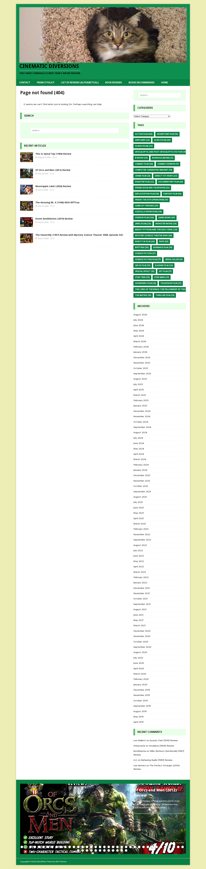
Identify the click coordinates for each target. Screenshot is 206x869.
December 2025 (141, 357)
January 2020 (140, 684)
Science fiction (145, 253)
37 (178, 847)
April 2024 (138, 454)
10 (61, 847)
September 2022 (142, 539)
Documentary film (170, 181)
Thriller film (165, 295)
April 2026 (138, 336)
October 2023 (140, 486)
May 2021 (138, 620)
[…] (167, 807)
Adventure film (167, 134)
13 (74, 847)
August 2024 (140, 432)
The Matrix (143, 295)
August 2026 (140, 314)
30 (147, 847)
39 (78, 850)
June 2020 (138, 663)
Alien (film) (162, 140)
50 (126, 850)
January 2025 (140, 405)
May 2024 (138, 448)
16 (87, 847)
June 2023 (138, 507)
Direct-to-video (166, 175)
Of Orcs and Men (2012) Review (52, 170)
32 (156, 847)
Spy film (165, 271)
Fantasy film (172, 193)
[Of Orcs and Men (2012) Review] (26, 176)
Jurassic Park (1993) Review (164, 740)
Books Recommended (141, 82)
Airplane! (142, 140)
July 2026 (138, 320)
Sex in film (142, 265)
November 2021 (141, 593)
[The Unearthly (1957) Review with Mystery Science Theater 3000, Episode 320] (26, 241)
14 (78, 847)
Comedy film (144, 164)
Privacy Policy (45, 82)
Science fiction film (148, 259)
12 (69, 847)
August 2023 (140, 497)
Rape (163, 241)
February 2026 (141, 346)
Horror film (144, 217)
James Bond (166, 217)
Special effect (144, 271)
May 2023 (138, 513)
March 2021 (139, 625)
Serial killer (174, 259)
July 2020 (138, 657)
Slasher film (164, 265)
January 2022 (140, 582)
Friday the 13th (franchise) (151, 199)
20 (104, 847)
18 (95, 847)
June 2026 (138, 325)
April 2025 (138, 389)
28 (139, 847)
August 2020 (140, 652)
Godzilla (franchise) (148, 211)
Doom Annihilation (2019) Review (54, 218)
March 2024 (139, 459)
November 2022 (141, 534)
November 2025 (141, 362)
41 (87, 850)
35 (169, 847)
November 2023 (141, 481)
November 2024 (141, 416)
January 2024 (140, 470)
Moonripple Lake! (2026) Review (53, 186)
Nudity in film (145, 241)
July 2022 (138, 550)
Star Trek (142, 277)
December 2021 (141, 588)
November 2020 (141, 636)
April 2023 (138, 518)
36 (174, 847)
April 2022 (138, 566)
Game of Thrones (146, 205)
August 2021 (139, 609)
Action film (143, 134)
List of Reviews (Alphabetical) (80, 82)
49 (121, 850)
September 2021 (142, 604)
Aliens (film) (144, 146)
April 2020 (138, 668)
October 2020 (140, 641)
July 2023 (138, 502)
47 (113, 850)
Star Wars (161, 277)
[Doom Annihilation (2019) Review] (26, 225)
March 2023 (139, 523)
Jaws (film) (143, 223)
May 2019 (138, 716)
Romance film (162, 247)
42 (91, 850)
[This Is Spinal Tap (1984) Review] (26, 160)
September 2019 (142, 706)
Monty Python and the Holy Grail (156, 229)
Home (164, 82)
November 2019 (141, 695)
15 (82, 847)
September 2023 (142, 491)
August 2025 (140, 379)
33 (160, 847)
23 (117, 847)
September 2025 (142, 373)
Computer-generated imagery (153, 169)
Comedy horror (168, 164)
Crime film (142, 175)
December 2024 (141, 411)
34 (165, 847)
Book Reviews (113, 82)
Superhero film (145, 283)
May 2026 (138, 330)
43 (95, 850)
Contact (24, 82)
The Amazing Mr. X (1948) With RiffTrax (57, 202)
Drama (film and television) (152, 187)
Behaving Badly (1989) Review (156, 760)
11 (65, 847)
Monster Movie (166, 223)
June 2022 (138, 555)
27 (134, 847)
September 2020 (142, 647)
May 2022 (138, 561)
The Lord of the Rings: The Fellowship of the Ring (164, 289)
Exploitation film (147, 193)
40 (82, 850)
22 (113, 847)
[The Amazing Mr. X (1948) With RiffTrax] (26, 209)
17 (91, 847)
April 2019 (138, 722)
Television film (170, 283)
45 (104, 850)
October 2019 (140, 700)
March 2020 (139, 674)
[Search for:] (75, 130)
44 (100, 850)
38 (182, 847)
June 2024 (138, 443)
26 (130, 847)
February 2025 (141, 400)
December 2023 (141, 475)
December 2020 (141, 631)
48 (117, 850)
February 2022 (141, 577)
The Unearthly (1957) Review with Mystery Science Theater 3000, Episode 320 (79, 235)
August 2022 (140, 545)
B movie (141, 157)
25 (126, 847)
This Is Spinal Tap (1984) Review (53, 154)
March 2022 (139, 572)
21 (108, 847)
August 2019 (140, 711)
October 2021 (140, 598)
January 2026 (140, 352)
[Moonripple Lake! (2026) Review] (26, 192)
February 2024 (141, 464)
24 (121, 847)
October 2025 (140, 368)
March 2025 (139, 395)
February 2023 (140, 529)
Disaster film (144, 181)
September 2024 (142, 427)
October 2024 (140, 422)
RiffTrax (142, 247)
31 (152, 847)
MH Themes (61, 861)
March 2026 (139, 341)
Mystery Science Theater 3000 (153, 235)
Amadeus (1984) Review (161, 745)
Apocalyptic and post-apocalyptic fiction (161, 152)
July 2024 (138, 438)
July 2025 (138, 384)
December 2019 (141, 690)
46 (108, 850)
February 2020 (141, 679)
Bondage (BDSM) (162, 157)
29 (143, 847)
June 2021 (138, 615)
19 (100, 847)
